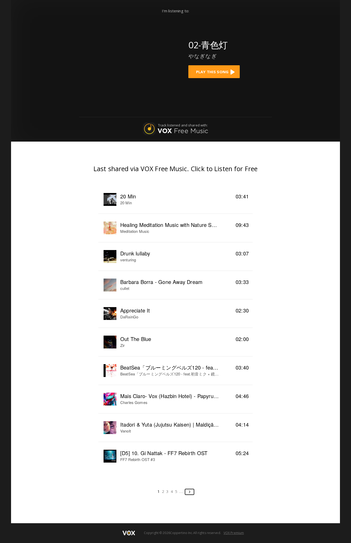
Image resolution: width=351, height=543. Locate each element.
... (181, 491)
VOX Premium (234, 533)
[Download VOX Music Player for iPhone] (143, 57)
